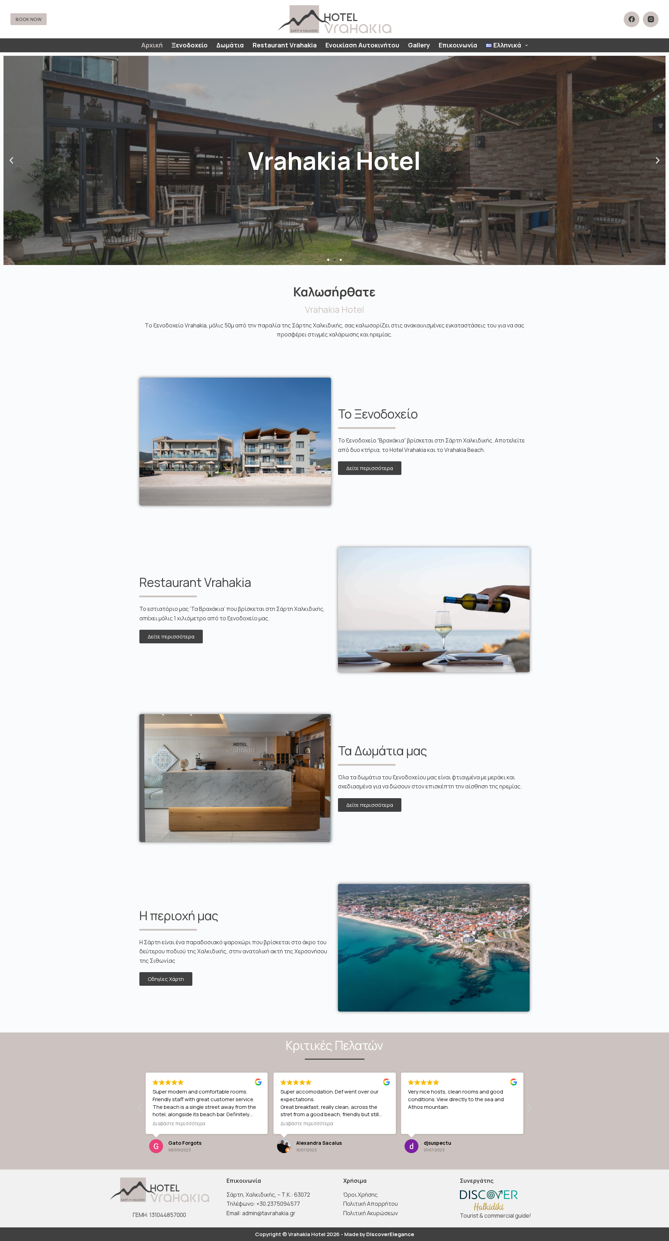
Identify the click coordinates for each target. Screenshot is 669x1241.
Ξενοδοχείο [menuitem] (189, 45)
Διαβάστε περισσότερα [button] (179, 1123)
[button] (328, 260)
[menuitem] (507, 45)
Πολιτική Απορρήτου (370, 1204)
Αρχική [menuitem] (152, 45)
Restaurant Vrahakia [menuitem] (285, 45)
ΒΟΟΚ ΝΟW (28, 19)
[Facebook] (631, 19)
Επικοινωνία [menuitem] (458, 45)
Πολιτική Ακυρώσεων (370, 1213)
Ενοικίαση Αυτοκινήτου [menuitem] (362, 45)
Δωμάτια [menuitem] (230, 45)
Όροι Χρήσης (360, 1194)
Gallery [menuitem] (419, 45)
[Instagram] (651, 19)
